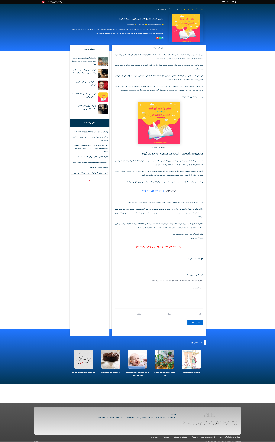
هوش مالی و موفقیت (198, 9)
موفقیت (191, 9)
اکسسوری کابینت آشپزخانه (106, 418)
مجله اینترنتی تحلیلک (227, 1)
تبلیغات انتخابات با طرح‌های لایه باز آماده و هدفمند (92, 157)
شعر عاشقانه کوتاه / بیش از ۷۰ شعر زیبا (83, 372)
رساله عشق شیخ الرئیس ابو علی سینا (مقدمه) (153, 247)
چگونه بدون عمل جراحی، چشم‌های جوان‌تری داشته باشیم (91, 132)
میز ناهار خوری (170, 418)
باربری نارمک (119, 418)
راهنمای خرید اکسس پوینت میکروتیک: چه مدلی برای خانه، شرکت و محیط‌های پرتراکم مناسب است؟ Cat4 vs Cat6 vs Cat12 (91, 148)
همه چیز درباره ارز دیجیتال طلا (99, 167)
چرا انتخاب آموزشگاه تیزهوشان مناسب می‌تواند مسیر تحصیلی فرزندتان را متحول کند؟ (84, 61)
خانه (205, 9)
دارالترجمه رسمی (129, 418)
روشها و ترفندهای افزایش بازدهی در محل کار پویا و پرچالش (90, 162)
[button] (235, 2)
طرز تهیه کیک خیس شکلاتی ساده (110, 372)
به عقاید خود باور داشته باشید (153, 191)
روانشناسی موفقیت (184, 9)
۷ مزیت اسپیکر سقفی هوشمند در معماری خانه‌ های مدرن (91, 173)
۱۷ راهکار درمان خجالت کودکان (191, 372)
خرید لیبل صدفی (160, 418)
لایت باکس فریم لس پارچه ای (144, 418)
